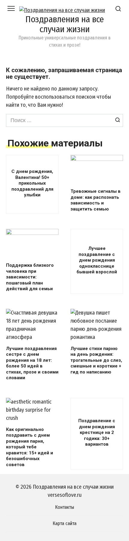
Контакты (64, 507)
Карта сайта (64, 523)
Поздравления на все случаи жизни (64, 24)
